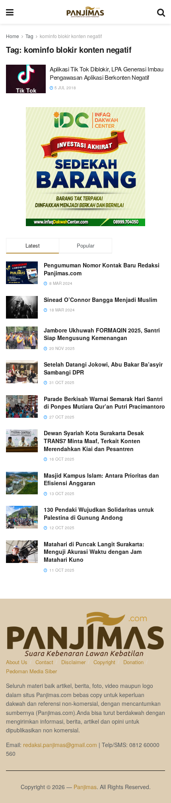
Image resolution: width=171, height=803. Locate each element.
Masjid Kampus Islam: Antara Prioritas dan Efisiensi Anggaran (101, 479)
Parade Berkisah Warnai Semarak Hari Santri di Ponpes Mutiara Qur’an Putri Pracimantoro (104, 403)
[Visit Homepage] (85, 11)
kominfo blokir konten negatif (71, 36)
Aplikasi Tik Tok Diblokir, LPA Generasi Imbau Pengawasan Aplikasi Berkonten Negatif (106, 73)
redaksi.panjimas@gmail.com (60, 745)
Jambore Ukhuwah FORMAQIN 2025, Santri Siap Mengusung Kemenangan (102, 334)
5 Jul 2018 (64, 87)
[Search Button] (161, 12)
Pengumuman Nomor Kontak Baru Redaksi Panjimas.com (101, 269)
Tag (29, 36)
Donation (133, 662)
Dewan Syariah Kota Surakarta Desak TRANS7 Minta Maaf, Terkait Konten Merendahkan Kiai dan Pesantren (94, 440)
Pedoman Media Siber (31, 671)
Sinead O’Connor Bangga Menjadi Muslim (100, 300)
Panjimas (85, 787)
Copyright (104, 662)
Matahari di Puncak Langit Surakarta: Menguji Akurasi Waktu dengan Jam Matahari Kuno (94, 551)
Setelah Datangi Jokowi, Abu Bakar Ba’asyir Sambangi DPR (103, 368)
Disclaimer (73, 662)
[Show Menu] (10, 12)
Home (12, 36)
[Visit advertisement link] (85, 166)
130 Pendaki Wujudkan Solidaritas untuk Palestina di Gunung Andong (99, 513)
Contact (44, 662)
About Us (16, 662)
